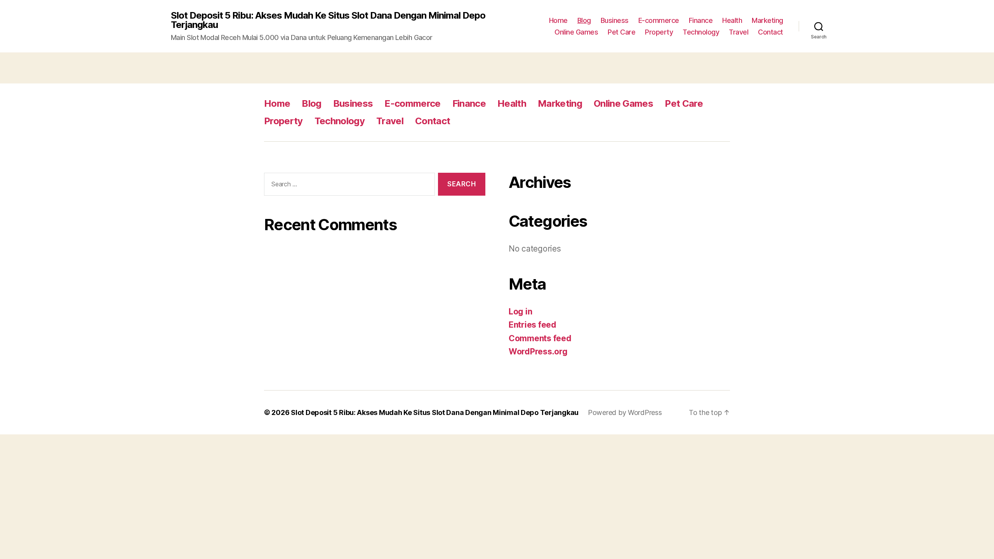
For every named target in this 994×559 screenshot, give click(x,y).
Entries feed (532, 325)
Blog (584, 20)
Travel (738, 32)
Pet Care (621, 32)
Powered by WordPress (625, 412)
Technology (701, 32)
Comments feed (540, 338)
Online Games (576, 32)
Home (558, 20)
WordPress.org (538, 351)
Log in (520, 311)
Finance (701, 20)
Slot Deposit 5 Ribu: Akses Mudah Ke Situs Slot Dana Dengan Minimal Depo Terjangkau (328, 20)
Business (615, 20)
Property (659, 32)
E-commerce (658, 20)
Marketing (767, 20)
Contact (770, 32)
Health (732, 20)
